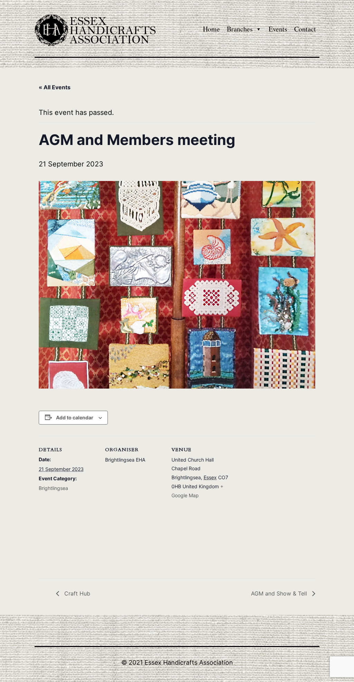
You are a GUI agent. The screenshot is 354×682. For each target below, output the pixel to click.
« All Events (55, 87)
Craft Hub (76, 593)
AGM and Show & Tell (280, 593)
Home (211, 29)
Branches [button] (240, 29)
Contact (305, 29)
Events (278, 29)
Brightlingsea (53, 488)
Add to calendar (74, 417)
